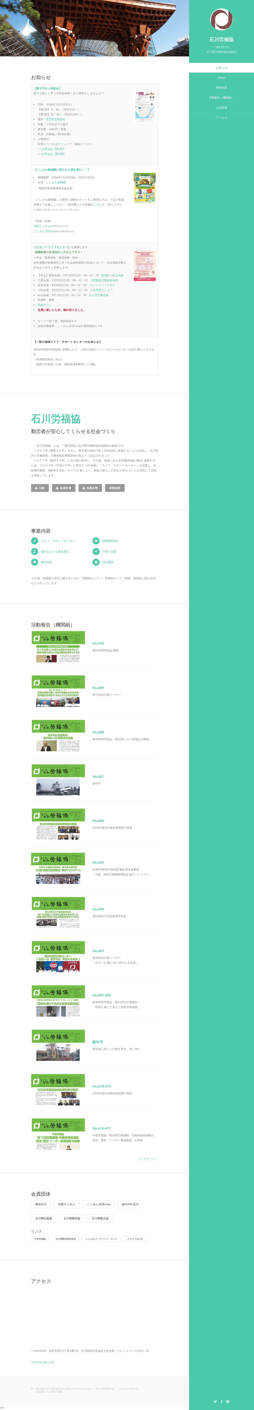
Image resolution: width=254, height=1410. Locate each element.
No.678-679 (101, 1086)
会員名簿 (65, 488)
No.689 (98, 688)
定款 (42, 488)
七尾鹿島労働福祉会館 (104, 280)
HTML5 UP (132, 1388)
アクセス (221, 117)
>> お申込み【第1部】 (52, 149)
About (221, 77)
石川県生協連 (43, 1218)
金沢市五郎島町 (55, 119)
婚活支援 (46, 562)
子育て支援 (109, 551)
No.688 (98, 732)
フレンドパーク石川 (102, 285)
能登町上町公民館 (112, 275)
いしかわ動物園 (56, 182)
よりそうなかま (135, 1238)
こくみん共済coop (45, 231)
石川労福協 (221, 39)
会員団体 (221, 107)
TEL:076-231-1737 (43, 1362)
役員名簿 (92, 488)
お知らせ (221, 67)
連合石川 (40, 1204)
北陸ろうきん (42, 226)
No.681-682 (101, 995)
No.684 (98, 909)
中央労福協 (40, 1238)
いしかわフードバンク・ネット (101, 1238)
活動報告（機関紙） (221, 97)
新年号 (97, 1042)
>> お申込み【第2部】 (52, 154)
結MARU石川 (130, 1204)
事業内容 (221, 87)
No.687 (98, 776)
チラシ (62, 144)
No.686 (98, 821)
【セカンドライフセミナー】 (52, 247)
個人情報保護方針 (105, 1388)
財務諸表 (114, 488)
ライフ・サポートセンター (58, 540)
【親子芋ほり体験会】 (47, 88)
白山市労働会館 (99, 295)
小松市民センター (101, 290)
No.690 (98, 643)
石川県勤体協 (72, 1218)
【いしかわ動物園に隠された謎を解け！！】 (61, 169)
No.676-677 (101, 1128)
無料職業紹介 (110, 540)
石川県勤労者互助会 (66, 1238)
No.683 (98, 951)
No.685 (98, 862)
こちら (97, 204)
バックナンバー (148, 1158)
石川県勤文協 (100, 1218)
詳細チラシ (45, 304)
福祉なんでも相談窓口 (55, 551)
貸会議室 (108, 562)
